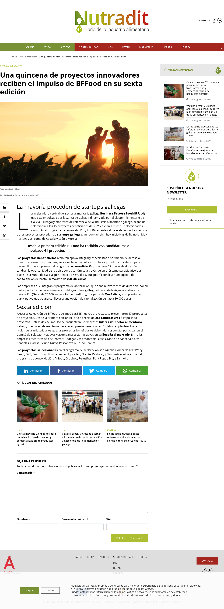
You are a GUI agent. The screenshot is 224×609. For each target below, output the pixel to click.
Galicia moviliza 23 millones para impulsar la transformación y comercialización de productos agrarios (36, 439)
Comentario (26, 472)
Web (109, 519)
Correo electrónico (75, 519)
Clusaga (46, 222)
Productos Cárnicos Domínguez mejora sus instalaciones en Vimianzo (201, 150)
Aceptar (29, 590)
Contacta (207, 560)
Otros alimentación (28, 56)
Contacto (204, 20)
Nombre (23, 519)
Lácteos (111, 429)
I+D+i (19, 429)
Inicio (14, 56)
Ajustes (50, 590)
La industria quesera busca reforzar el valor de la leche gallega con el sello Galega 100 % (126, 437)
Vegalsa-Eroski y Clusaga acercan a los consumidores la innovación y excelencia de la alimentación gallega (82, 439)
